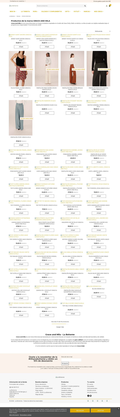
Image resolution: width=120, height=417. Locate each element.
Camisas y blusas (66, 388)
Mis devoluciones (92, 392)
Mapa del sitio (39, 394)
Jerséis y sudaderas (66, 392)
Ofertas (63, 384)
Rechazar (80, 411)
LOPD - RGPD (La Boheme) (43, 392)
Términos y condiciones (42, 386)
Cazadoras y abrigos (66, 390)
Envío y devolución (40, 384)
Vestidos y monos (66, 396)
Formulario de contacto (16, 384)
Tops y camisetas (66, 394)
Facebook (88, 396)
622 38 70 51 (15, 387)
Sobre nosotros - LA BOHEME (44, 388)
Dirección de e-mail (66, 357)
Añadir (21, 47)
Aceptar (101, 411)
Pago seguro (39, 390)
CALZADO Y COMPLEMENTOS (70, 386)
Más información (14, 415)
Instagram (91, 396)
